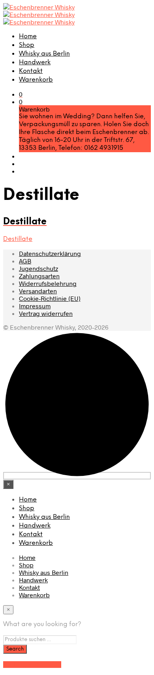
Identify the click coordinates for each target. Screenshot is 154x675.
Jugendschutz (38, 268)
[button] (21, 94)
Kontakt (31, 71)
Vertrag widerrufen (46, 313)
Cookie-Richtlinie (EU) (50, 298)
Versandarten (38, 291)
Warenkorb (36, 79)
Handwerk (35, 62)
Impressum (35, 306)
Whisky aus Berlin (44, 53)
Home (28, 36)
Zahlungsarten (39, 276)
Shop (26, 45)
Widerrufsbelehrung (48, 283)
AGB (25, 261)
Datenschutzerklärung (50, 253)
